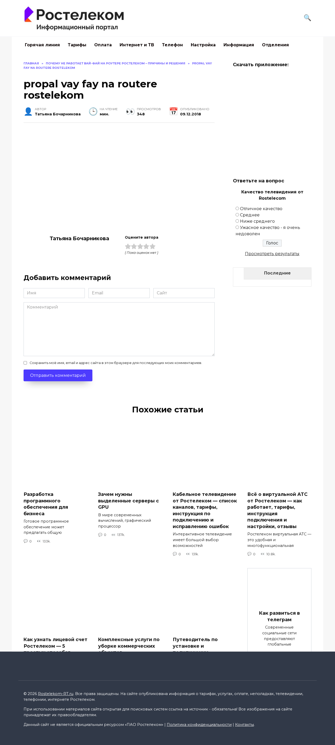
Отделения (275, 44)
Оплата (103, 44)
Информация (239, 44)
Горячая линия (42, 44)
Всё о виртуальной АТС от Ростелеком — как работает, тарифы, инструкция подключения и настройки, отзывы (277, 510)
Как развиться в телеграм (279, 616)
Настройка (203, 44)
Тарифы (77, 44)
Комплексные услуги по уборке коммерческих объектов (129, 646)
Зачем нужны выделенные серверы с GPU (128, 500)
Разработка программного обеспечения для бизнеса (46, 503)
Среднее (250, 214)
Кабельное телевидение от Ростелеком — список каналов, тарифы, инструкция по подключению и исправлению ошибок (205, 510)
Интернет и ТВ (137, 44)
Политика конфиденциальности (199, 724)
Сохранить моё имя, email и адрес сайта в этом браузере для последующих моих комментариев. (116, 363)
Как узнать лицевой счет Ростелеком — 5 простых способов (55, 646)
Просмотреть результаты (272, 253)
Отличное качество (261, 208)
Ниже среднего (257, 221)
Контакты (244, 724)
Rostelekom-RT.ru (55, 693)
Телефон (172, 44)
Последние (277, 273)
